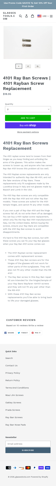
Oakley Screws (13, 402)
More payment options (28, 132)
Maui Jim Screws (14, 395)
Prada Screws (12, 410)
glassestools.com (9, 15)
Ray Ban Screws (13, 417)
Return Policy (12, 380)
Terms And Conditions (17, 387)
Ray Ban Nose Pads (15, 424)
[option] (17, 67)
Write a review (35, 325)
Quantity (9, 104)
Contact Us (11, 365)
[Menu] (51, 16)
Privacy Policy (12, 373)
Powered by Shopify (39, 477)
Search (9, 358)
